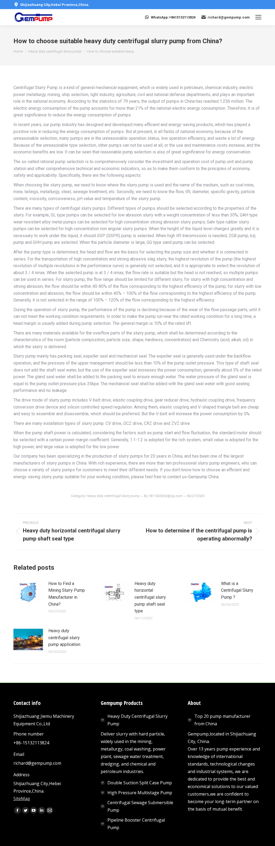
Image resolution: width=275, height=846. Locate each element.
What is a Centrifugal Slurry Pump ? (237, 590)
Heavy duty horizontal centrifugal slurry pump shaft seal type (150, 597)
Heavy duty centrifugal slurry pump (113, 496)
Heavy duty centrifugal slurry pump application (64, 637)
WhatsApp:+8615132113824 (173, 17)
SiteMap (21, 798)
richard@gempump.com (229, 17)
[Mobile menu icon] (258, 17)
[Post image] (28, 592)
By (163, 496)
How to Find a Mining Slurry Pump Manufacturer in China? (66, 594)
